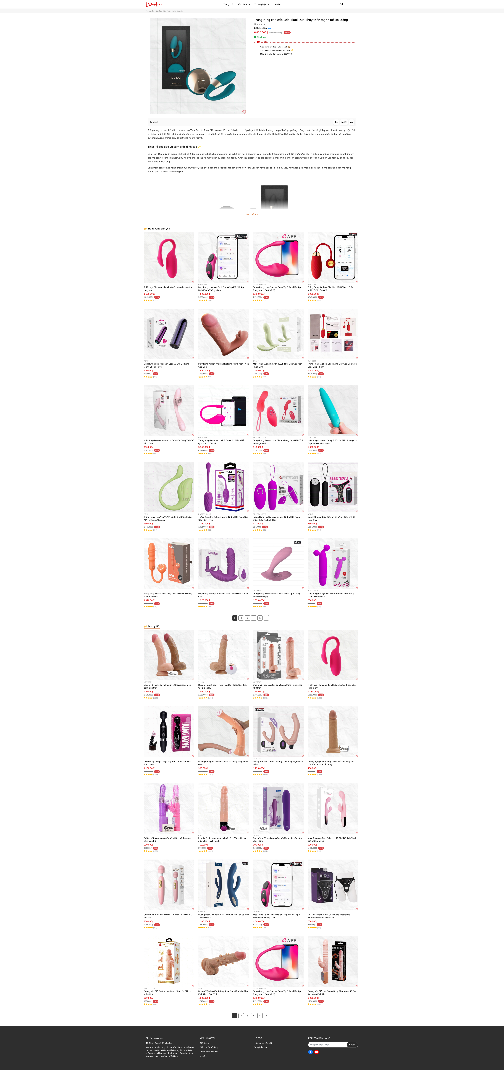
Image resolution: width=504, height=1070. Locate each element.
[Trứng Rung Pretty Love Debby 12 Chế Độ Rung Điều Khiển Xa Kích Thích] (278, 487)
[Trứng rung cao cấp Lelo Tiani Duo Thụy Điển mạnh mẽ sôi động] (198, 66)
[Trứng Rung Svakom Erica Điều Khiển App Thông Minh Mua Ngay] (278, 563)
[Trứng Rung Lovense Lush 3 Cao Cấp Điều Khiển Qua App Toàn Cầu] (223, 410)
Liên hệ (203, 1056)
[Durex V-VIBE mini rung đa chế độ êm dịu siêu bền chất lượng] (278, 808)
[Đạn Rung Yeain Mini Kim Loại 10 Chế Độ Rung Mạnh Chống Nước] (169, 334)
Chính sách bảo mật (209, 1051)
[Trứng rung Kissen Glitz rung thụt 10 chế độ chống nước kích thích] (169, 563)
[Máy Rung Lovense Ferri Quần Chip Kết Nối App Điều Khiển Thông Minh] (223, 257)
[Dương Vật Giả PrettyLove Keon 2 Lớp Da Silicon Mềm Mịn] (169, 961)
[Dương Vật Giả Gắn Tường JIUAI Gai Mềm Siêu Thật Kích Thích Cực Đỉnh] (223, 961)
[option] (198, 66)
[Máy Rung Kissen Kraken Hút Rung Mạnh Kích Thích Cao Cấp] (223, 334)
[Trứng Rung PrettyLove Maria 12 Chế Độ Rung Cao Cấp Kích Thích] (223, 487)
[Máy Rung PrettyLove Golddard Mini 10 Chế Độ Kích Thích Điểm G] (333, 563)
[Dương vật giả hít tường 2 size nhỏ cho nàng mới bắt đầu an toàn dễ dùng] (333, 731)
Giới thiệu (204, 1043)
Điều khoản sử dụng (209, 1047)
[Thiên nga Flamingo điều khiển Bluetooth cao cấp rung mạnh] (169, 257)
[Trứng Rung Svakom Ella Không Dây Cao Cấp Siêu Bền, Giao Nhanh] (333, 334)
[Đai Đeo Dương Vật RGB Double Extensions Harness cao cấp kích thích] (333, 885)
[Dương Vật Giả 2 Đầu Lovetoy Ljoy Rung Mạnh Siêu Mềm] (278, 731)
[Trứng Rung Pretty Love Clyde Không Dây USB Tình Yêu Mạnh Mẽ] (278, 410)
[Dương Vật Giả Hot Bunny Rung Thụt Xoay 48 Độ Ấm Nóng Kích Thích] (333, 961)
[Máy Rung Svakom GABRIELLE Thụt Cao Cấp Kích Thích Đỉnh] (278, 334)
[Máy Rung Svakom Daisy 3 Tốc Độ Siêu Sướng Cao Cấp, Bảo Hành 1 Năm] (333, 410)
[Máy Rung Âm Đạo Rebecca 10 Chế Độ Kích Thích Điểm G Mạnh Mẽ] (333, 808)
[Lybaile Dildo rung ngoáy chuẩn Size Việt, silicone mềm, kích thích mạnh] (223, 808)
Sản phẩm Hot (260, 1047)
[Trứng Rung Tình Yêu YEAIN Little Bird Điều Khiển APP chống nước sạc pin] (169, 487)
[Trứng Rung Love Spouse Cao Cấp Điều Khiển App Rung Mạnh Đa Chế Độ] (278, 257)
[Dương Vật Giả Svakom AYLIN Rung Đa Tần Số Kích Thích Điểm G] (223, 885)
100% (344, 122)
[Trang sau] (266, 617)
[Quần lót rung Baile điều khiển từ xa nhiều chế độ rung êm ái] (333, 487)
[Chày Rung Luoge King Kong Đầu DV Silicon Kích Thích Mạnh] (169, 731)
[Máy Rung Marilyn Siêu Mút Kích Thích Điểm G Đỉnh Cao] (223, 563)
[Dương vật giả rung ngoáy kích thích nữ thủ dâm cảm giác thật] (169, 808)
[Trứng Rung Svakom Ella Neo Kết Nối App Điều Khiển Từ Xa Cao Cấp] (333, 257)
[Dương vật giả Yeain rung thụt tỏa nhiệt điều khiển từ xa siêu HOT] (223, 655)
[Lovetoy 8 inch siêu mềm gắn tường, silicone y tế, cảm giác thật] (169, 655)
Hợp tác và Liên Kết (263, 1043)
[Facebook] (310, 1052)
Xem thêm (251, 214)
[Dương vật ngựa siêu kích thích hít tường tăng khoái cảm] (223, 731)
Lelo (269, 28)
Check (352, 1044)
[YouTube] (316, 1052)
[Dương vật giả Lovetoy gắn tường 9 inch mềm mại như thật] (278, 655)
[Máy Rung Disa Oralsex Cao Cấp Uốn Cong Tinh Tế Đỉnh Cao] (169, 410)
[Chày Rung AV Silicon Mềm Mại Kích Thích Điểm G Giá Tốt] (169, 885)
